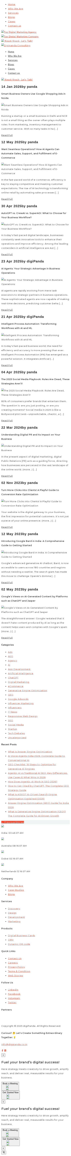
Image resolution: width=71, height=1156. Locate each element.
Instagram (14, 998)
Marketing (14, 921)
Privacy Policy (16, 967)
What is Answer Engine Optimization (30, 751)
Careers (13, 962)
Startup (12, 729)
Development (16, 917)
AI (9, 665)
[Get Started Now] (10, 1097)
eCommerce (15, 686)
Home (11, 4)
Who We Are (15, 8)
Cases (11, 21)
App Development (19, 669)
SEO (10, 720)
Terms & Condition (19, 971)
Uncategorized (17, 737)
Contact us (14, 25)
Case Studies (16, 890)
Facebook (14, 994)
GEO (10, 694)
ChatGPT (13, 677)
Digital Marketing (18, 682)
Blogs (11, 17)
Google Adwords (18, 699)
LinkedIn (13, 989)
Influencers (14, 707)
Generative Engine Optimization (27, 690)
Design (12, 912)
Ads (10, 652)
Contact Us (14, 958)
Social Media (16, 724)
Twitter (12, 1002)
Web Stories (15, 975)
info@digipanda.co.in (14, 1044)
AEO (10, 656)
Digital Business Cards (21, 935)
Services (13, 13)
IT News (12, 712)
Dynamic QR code (19, 944)
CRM (11, 939)
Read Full (7, 135)
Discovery (14, 908)
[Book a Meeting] (10, 1088)
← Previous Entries (12, 822)
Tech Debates (16, 733)
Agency (12, 660)
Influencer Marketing (21, 703)
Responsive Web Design (22, 716)
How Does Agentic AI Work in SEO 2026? (32, 781)
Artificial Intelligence (20, 673)
